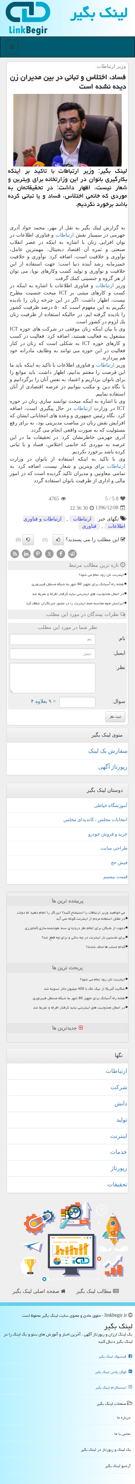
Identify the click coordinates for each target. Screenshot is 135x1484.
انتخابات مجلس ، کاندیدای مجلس (95, 819)
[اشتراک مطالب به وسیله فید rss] (15, 553)
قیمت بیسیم (115, 876)
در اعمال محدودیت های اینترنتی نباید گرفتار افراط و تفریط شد (78, 594)
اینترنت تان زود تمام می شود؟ (101, 574)
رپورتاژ (119, 1168)
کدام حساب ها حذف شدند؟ (105, 946)
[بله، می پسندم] (58, 539)
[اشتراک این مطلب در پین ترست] (38, 553)
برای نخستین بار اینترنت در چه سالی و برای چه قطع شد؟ (83, 937)
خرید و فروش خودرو (107, 834)
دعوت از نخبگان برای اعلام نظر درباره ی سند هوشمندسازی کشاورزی (75, 928)
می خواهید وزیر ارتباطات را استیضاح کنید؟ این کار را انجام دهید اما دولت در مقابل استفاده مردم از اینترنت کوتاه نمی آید (71, 915)
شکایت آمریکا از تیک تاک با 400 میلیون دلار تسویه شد (84, 988)
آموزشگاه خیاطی (110, 805)
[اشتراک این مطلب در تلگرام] (72, 553)
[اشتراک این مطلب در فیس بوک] (61, 553)
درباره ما (124, 1417)
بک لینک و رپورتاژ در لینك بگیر (106, 1449)
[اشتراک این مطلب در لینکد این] (26, 553)
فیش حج (119, 862)
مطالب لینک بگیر (94, 1291)
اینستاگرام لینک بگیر (111, 1387)
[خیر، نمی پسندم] (28, 539)
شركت (119, 1087)
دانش (120, 1103)
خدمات (118, 1152)
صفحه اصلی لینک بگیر (37, 1291)
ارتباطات (64, 235)
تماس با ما (122, 1433)
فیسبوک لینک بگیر (113, 1356)
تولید (121, 1120)
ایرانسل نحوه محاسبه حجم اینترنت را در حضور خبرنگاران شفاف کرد (75, 603)
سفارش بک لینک (107, 751)
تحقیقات (117, 1184)
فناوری (89, 526)
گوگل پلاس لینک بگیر (111, 1372)
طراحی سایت (113, 848)
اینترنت (118, 1136)
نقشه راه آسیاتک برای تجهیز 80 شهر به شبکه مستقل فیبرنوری (78, 584)
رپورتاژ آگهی (112, 767)
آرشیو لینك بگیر (118, 1466)
